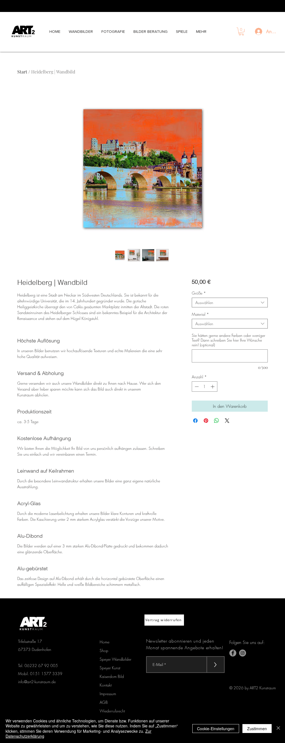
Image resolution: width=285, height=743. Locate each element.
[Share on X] (227, 420)
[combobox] (230, 302)
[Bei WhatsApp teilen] (216, 420)
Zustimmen (257, 728)
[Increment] (213, 386)
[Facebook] (232, 653)
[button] (241, 32)
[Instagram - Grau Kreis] (242, 653)
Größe (199, 293)
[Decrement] (196, 386)
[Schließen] (278, 728)
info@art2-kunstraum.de (37, 681)
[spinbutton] (205, 386)
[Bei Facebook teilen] (195, 420)
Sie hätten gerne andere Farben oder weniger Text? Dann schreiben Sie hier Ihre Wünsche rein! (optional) (228, 340)
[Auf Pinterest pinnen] (206, 420)
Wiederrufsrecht (112, 711)
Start (22, 72)
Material (200, 314)
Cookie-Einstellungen (215, 728)
